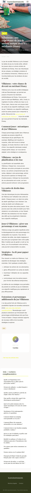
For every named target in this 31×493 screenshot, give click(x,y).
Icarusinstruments (15, 1)
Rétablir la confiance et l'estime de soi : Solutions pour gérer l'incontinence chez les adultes (15, 441)
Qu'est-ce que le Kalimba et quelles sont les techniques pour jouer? (15, 434)
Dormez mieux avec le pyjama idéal (14, 452)
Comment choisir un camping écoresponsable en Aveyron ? (12, 417)
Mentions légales (12, 483)
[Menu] (27, 1)
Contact (21, 483)
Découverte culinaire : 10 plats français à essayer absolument (15, 388)
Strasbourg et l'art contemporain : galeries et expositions (13, 412)
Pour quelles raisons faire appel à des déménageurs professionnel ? (14, 399)
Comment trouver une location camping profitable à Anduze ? (15, 429)
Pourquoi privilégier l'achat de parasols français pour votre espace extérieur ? (15, 456)
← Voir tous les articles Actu (10, 357)
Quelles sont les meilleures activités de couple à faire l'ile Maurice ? (15, 393)
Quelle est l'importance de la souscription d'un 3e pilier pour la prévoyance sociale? (13, 381)
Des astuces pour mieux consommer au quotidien (15, 447)
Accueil (3, 56)
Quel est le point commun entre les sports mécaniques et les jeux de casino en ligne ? (15, 405)
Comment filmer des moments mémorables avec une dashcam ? (13, 423)
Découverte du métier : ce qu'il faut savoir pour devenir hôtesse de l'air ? (14, 462)
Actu (4, 33)
